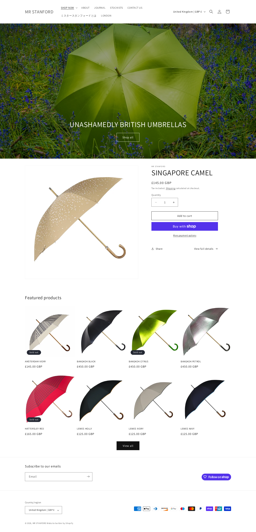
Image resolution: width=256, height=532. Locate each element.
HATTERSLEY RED (34, 428)
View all (128, 446)
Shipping (170, 188)
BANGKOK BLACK (86, 361)
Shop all (128, 137)
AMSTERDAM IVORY (35, 361)
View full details (203, 248)
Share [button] (159, 248)
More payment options (184, 235)
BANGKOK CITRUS (138, 361)
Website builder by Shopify (60, 523)
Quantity (156, 195)
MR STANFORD (39, 523)
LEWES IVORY (136, 428)
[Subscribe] (88, 476)
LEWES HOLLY (84, 428)
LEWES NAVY (188, 428)
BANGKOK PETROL (191, 361)
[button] (69, 8)
